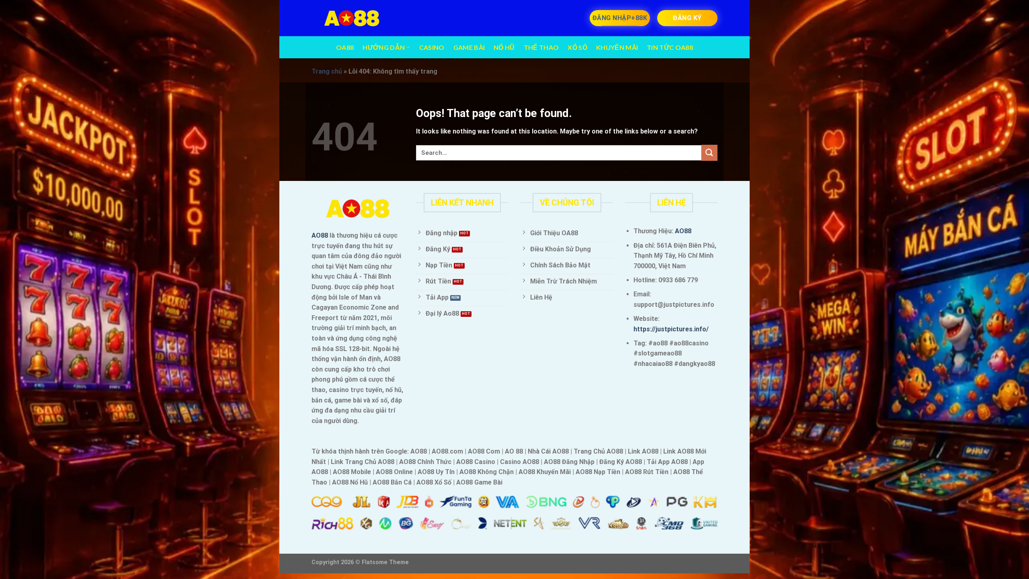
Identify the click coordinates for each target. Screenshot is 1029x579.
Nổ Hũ (504, 47)
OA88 (345, 47)
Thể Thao (541, 47)
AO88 (320, 235)
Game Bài (469, 47)
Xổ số (577, 47)
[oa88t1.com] (352, 18)
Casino (432, 47)
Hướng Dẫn (384, 47)
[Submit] (709, 152)
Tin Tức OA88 (670, 47)
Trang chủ (327, 71)
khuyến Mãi (617, 47)
